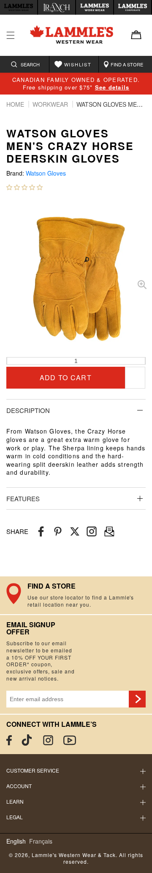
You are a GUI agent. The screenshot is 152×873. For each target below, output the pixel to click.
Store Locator (76, 595)
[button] (24, 187)
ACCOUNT (19, 785)
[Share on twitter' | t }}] (74, 531)
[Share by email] (91, 531)
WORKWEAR (51, 104)
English (16, 841)
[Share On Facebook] (41, 531)
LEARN (15, 801)
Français (40, 841)
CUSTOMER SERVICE (32, 770)
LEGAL (14, 816)
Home (16, 104)
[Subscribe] (137, 699)
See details (112, 87)
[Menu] (10, 35)
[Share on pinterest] (58, 531)
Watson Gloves (46, 173)
